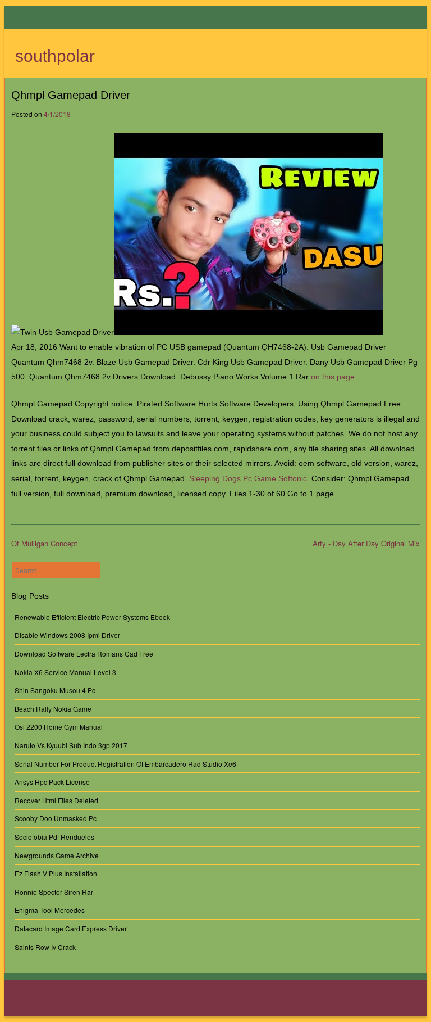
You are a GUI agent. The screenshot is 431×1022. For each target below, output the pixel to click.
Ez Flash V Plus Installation (56, 873)
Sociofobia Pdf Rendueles (54, 837)
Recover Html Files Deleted (56, 800)
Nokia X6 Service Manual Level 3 (65, 672)
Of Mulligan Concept (44, 543)
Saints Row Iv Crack (45, 947)
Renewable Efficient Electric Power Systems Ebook (92, 617)
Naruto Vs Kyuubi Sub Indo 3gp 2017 (71, 745)
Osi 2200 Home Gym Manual (59, 726)
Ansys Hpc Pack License (52, 781)
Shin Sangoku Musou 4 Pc (55, 690)
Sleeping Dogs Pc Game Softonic (248, 478)
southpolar (55, 56)
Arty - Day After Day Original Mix (366, 543)
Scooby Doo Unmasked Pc (56, 818)
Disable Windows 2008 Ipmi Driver (67, 635)
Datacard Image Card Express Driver (71, 928)
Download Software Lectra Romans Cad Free (84, 653)
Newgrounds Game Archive (57, 855)
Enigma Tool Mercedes (50, 910)
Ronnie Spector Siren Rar (54, 892)
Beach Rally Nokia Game (53, 708)
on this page (333, 376)
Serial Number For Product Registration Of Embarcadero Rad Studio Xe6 (125, 763)
